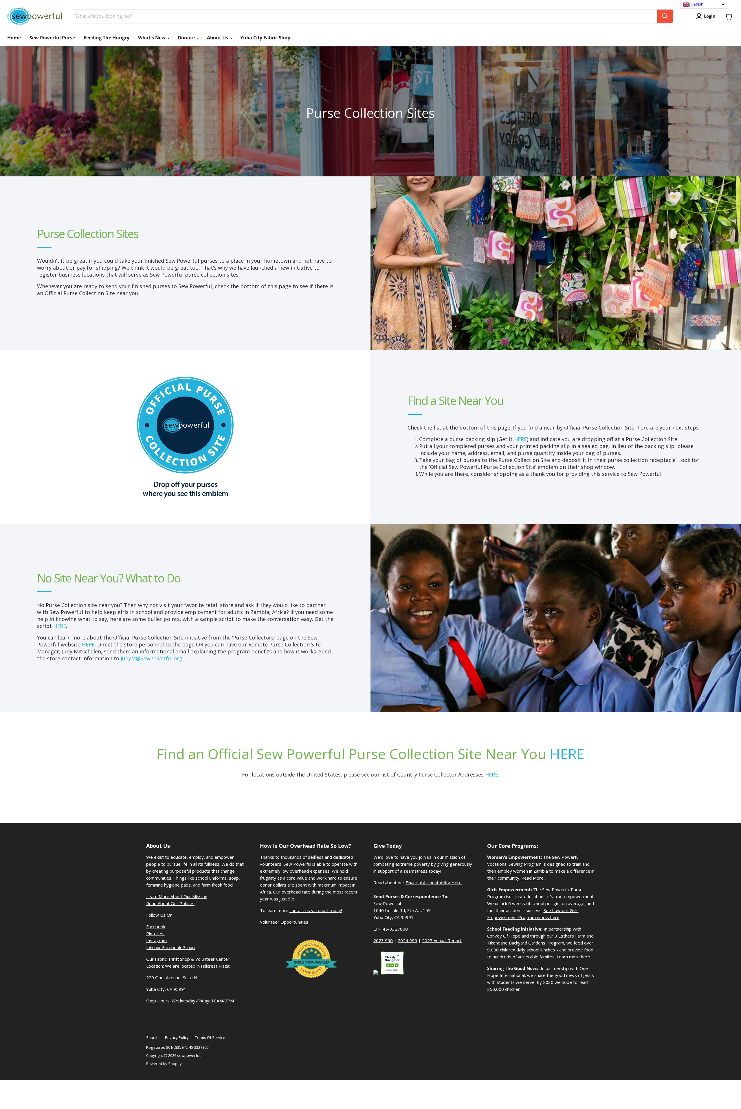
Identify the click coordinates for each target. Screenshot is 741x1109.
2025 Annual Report (442, 940)
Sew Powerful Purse (52, 37)
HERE (520, 439)
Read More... (533, 878)
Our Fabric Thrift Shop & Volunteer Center (188, 959)
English (696, 4)
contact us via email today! (315, 910)
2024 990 (407, 940)
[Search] (665, 16)
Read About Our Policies (170, 903)
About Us (218, 37)
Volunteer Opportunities (284, 922)
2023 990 (383, 940)
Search (152, 1037)
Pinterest (155, 933)
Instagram (156, 940)
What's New (152, 37)
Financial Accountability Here (434, 882)
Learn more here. (574, 957)
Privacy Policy (177, 1037)
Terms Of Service (210, 1037)
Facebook (155, 926)
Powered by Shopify (164, 1063)
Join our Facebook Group (170, 947)
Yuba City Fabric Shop (265, 37)
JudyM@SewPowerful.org (151, 658)
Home (14, 37)
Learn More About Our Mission (176, 896)
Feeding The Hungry (106, 37)
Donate (187, 37)
